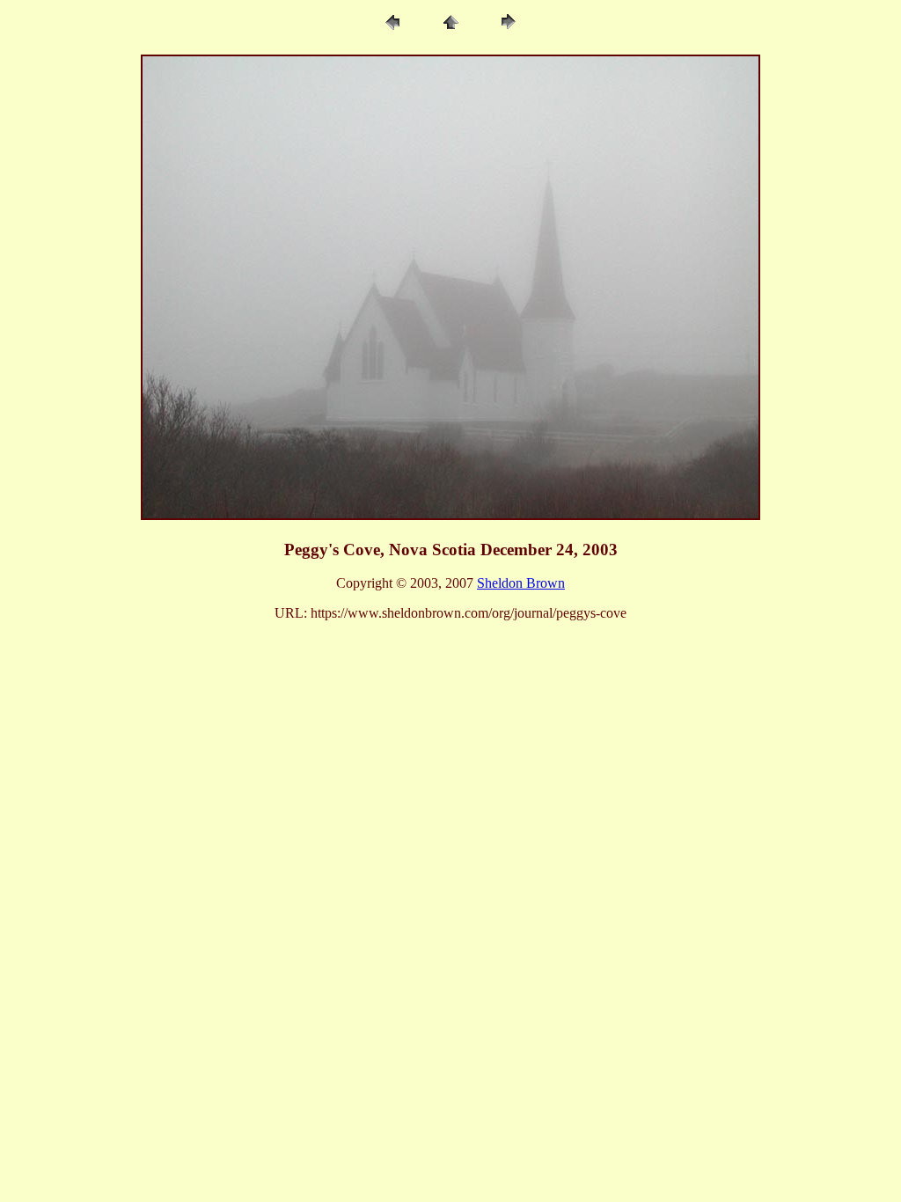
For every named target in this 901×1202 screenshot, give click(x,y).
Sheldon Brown (521, 582)
